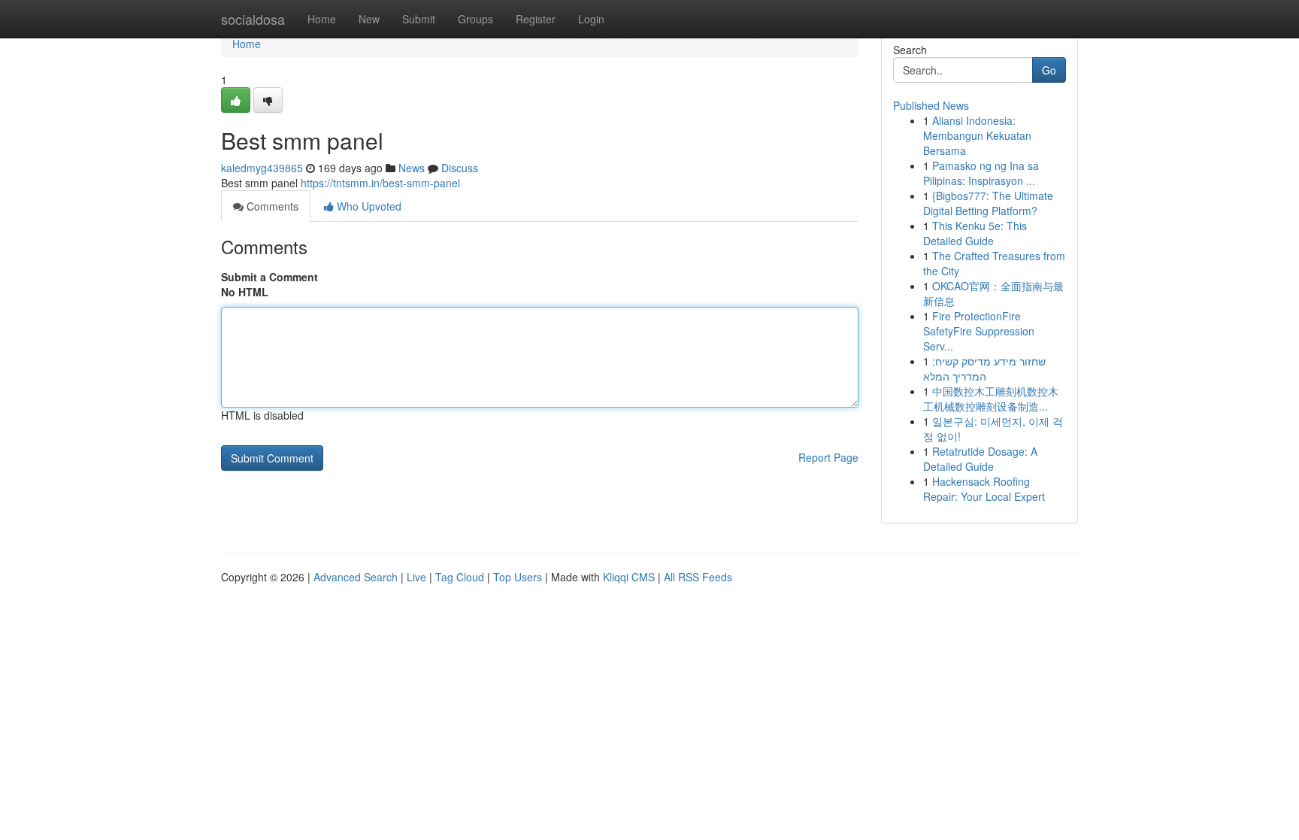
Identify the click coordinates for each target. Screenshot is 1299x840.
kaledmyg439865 (262, 167)
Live (416, 576)
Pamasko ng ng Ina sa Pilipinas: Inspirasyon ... (981, 173)
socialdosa (253, 19)
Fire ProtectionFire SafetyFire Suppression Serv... (978, 330)
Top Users (517, 576)
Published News (931, 105)
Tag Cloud (459, 576)
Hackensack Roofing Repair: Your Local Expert (984, 489)
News (411, 167)
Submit (418, 18)
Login (591, 18)
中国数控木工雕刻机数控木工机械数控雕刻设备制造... (990, 399)
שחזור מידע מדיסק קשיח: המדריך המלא (984, 368)
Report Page (828, 457)
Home (321, 18)
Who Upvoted (367, 206)
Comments (271, 206)
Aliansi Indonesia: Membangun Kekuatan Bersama (977, 135)
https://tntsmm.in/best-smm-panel (380, 182)
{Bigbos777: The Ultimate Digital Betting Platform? (988, 203)
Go (1049, 69)
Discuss (459, 167)
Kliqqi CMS (629, 576)
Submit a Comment (269, 276)
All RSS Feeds (698, 576)
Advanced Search (355, 576)
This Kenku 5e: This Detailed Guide (975, 233)
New (369, 18)
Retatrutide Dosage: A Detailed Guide (980, 459)
